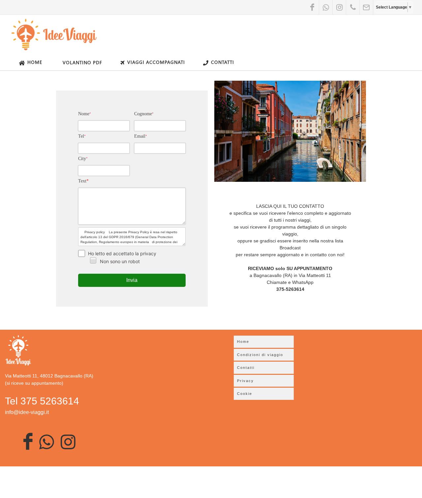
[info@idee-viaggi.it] (366, 7)
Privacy (245, 381)
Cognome (144, 113)
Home (34, 62)
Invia (131, 280)
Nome (84, 113)
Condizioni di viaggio (260, 355)
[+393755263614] (352, 7)
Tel (82, 136)
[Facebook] (312, 7)
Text (83, 181)
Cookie (244, 394)
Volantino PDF (82, 62)
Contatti (222, 62)
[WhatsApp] (325, 7)
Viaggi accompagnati (156, 62)
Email (140, 136)
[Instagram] (339, 7)
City (83, 158)
